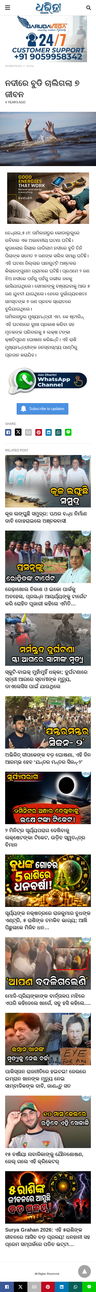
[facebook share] (8, 432)
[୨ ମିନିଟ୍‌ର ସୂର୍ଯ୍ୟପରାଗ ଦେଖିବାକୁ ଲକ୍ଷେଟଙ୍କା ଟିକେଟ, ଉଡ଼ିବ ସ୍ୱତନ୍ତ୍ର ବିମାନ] (48, 798)
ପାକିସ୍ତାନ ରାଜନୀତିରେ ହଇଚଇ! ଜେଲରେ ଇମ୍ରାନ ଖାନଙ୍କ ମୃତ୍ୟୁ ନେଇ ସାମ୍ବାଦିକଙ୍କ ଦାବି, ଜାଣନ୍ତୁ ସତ (45, 1079)
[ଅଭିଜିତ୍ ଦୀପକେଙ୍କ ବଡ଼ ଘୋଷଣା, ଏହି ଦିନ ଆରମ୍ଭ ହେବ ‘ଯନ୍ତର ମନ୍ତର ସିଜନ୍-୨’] (48, 722)
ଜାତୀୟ (30, 66)
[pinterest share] (38, 432)
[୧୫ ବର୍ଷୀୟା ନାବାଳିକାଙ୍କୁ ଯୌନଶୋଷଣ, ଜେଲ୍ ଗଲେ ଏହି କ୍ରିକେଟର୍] (48, 1122)
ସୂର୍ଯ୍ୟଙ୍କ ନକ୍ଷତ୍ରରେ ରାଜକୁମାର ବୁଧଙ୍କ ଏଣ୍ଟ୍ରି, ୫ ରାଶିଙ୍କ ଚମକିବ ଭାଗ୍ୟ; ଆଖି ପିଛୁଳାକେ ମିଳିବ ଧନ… (48, 920)
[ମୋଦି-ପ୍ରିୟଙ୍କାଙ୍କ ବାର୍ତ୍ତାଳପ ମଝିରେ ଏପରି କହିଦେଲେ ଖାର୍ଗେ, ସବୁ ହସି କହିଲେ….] (48, 963)
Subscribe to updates (47, 408)
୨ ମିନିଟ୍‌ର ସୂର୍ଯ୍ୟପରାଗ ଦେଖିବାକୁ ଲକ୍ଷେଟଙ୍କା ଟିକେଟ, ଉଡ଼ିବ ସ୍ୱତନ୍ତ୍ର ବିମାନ (45, 837)
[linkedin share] (49, 432)
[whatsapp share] (58, 432)
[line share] (68, 432)
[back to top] (84, 1271)
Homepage (13, 66)
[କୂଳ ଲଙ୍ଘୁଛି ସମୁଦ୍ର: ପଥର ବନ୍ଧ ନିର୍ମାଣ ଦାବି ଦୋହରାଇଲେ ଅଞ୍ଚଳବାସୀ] (48, 481)
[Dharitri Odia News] (48, 8)
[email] (34, 1287)
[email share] (28, 432)
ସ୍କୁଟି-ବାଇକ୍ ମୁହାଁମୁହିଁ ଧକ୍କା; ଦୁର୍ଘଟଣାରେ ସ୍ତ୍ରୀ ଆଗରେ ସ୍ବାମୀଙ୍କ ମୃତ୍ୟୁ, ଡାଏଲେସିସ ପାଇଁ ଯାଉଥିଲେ (46, 679)
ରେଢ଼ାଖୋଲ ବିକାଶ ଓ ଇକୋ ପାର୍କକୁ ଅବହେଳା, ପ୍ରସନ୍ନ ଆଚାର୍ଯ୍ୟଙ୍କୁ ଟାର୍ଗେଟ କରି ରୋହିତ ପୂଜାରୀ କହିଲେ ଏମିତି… (46, 596)
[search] (88, 7)
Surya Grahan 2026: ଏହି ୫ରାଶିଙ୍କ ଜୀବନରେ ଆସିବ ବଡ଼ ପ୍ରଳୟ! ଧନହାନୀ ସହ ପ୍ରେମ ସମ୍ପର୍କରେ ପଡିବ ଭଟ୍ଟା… (47, 1237)
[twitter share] (18, 432)
